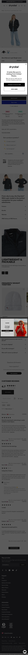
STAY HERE (14, 89)
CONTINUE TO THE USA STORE (14, 84)
